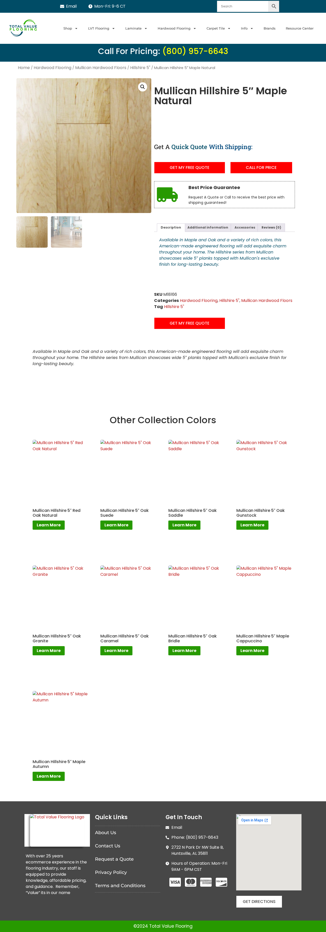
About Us (105, 832)
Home (24, 68)
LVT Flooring (98, 28)
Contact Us (107, 846)
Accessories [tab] (245, 227)
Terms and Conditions (120, 885)
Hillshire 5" (140, 68)
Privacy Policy (111, 872)
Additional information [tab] (207, 227)
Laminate (133, 28)
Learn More (49, 525)
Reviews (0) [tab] (271, 227)
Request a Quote (114, 859)
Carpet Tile (216, 28)
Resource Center (300, 28)
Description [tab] (171, 227)
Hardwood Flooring (174, 28)
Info (244, 28)
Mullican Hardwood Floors (100, 68)
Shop (67, 28)
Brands (270, 28)
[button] (142, 86)
